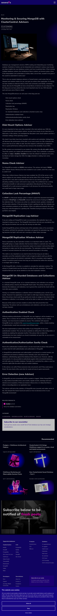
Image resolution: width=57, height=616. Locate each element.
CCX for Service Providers (48, 563)
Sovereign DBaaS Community (7, 584)
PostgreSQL (6, 552)
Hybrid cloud (45, 549)
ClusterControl (6, 416)
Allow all (28, 603)
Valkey (4, 568)
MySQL (4, 547)
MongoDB (38, 416)
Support (5, 581)
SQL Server (18, 556)
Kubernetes (44, 551)
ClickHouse (5, 556)
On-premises (45, 556)
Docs (4, 579)
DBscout (31, 549)
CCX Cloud (44, 558)
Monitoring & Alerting (17, 416)
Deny (28, 608)
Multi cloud (44, 553)
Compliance (18, 583)
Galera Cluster (6, 559)
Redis (4, 570)
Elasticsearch (6, 563)
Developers (6, 576)
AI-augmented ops (46, 544)
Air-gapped (44, 546)
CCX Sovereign (45, 560)
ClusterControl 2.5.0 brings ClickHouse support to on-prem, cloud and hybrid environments (41, 447)
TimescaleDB (6, 561)
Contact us (18, 581)
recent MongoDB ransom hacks (31, 323)
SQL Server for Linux (8, 554)
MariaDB (5, 549)
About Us (18, 579)
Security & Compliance (29, 416)
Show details (28, 613)
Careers (17, 586)
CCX (30, 546)
